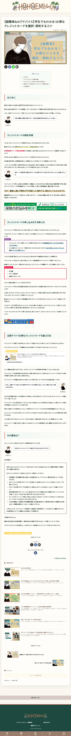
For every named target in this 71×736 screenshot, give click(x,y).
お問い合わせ (46, 722)
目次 (33, 74)
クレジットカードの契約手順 (30, 79)
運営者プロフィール (35, 725)
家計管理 (15, 533)
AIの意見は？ (26, 86)
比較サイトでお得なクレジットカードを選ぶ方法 (36, 84)
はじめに (25, 77)
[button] (17, 66)
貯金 (30, 533)
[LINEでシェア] (13, 66)
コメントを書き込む (35, 675)
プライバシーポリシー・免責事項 (24, 722)
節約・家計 (23, 533)
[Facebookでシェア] (9, 66)
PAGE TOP (36, 698)
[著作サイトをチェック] (35, 552)
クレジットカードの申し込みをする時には (34, 81)
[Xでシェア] (5, 66)
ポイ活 (8, 533)
